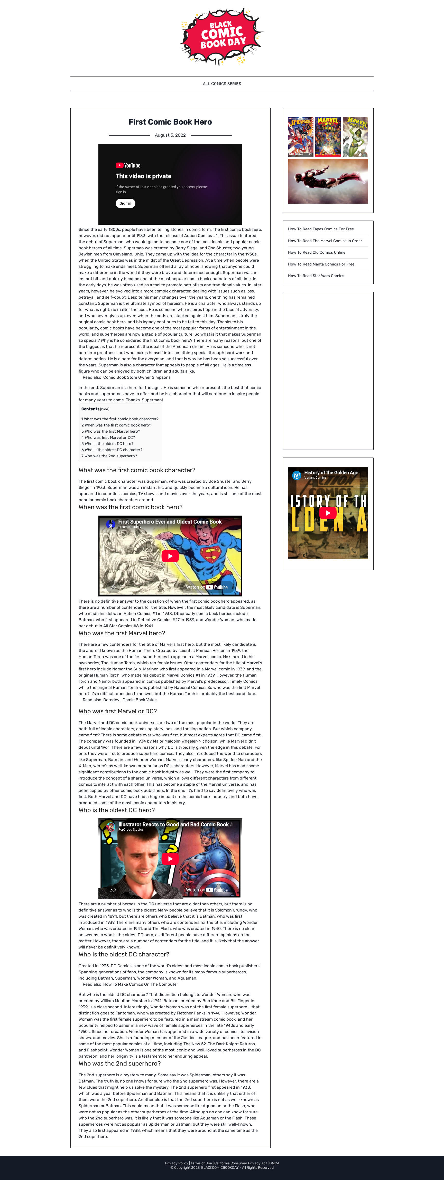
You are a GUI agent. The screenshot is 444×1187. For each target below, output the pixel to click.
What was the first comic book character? (120, 419)
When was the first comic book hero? (116, 425)
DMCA (274, 1163)
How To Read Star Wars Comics (316, 275)
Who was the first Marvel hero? (110, 431)
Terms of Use (201, 1163)
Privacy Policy (176, 1163)
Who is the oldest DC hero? (107, 443)
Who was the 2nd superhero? (109, 456)
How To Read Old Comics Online (316, 252)
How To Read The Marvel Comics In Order (325, 241)
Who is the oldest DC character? (111, 450)
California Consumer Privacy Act (240, 1163)
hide (104, 409)
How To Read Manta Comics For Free (321, 264)
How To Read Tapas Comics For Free (321, 229)
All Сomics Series (222, 83)
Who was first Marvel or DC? (108, 437)
